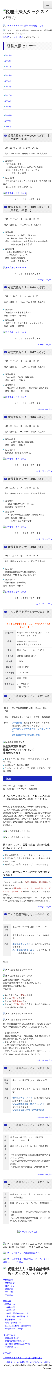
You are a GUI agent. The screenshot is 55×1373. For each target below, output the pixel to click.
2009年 (8, 115)
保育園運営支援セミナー (16, 1341)
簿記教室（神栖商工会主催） (18, 1344)
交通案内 (9, 1295)
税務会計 (11, 1307)
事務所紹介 (10, 1283)
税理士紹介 (10, 1286)
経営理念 (9, 1289)
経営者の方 (10, 1304)
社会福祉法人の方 (13, 1319)
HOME (6, 37)
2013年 (8, 86)
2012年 (8, 95)
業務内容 (7, 1301)
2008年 (8, 121)
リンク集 (9, 1292)
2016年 (8, 75)
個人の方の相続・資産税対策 (18, 1325)
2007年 (8, 126)
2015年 (8, 81)
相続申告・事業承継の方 (18, 1316)
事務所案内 (8, 1280)
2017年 (8, 66)
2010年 (8, 106)
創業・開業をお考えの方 (18, 1313)
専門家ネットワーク (14, 1329)
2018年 (8, 61)
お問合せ (7, 1353)
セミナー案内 (17, 37)
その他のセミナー (13, 1347)
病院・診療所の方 (13, 1322)
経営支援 (11, 1310)
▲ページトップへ (44, 280)
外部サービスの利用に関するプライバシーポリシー (29, 1362)
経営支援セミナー (13, 1338)
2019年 (8, 55)
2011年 (8, 101)
